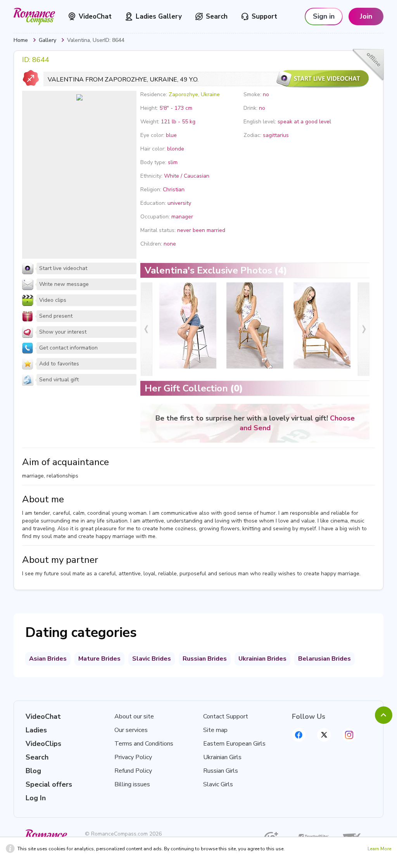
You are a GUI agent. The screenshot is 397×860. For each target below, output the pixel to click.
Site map (215, 730)
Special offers (49, 784)
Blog (33, 770)
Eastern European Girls (234, 743)
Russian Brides (205, 658)
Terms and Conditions (143, 743)
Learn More (379, 849)
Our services (131, 730)
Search (217, 16)
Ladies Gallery (159, 16)
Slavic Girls (218, 784)
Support (264, 16)
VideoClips (43, 743)
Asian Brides (48, 658)
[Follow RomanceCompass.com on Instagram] (349, 735)
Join (366, 16)
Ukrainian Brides (262, 658)
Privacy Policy (133, 757)
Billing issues (132, 784)
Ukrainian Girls (222, 757)
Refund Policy (133, 771)
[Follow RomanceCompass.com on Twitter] (324, 735)
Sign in (324, 16)
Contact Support (225, 716)
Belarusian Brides (324, 658)
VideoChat (95, 16)
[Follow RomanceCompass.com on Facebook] (299, 735)
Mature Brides (99, 658)
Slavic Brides (151, 658)
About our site (134, 716)
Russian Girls (220, 771)
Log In (36, 798)
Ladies (36, 730)
